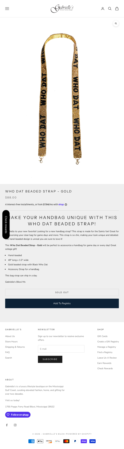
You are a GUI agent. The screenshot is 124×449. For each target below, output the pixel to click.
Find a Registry (104, 352)
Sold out (62, 292)
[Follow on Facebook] (6, 425)
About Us (10, 336)
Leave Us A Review (107, 357)
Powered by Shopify (79, 434)
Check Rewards (105, 368)
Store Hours (11, 341)
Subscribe (50, 359)
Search (8, 357)
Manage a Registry (106, 346)
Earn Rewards (104, 363)
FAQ (7, 352)
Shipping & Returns (15, 346)
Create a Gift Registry (108, 341)
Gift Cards (102, 336)
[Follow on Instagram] (15, 425)
